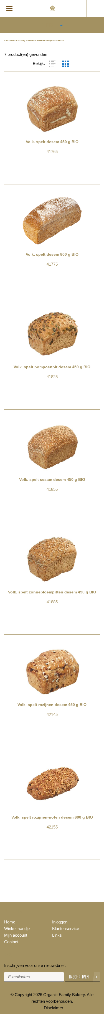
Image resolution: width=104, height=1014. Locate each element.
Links (57, 935)
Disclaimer (53, 1007)
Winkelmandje (17, 928)
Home (9, 922)
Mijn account (15, 935)
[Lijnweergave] (52, 64)
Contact (11, 941)
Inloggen (59, 922)
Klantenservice (65, 928)
